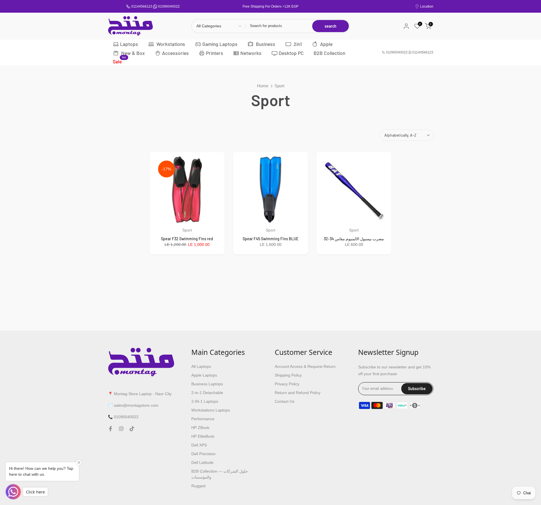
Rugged (198, 486)
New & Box (132, 53)
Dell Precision (203, 453)
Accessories (175, 53)
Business (265, 44)
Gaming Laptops (220, 44)
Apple (325, 44)
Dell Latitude (202, 462)
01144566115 (141, 6)
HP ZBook (200, 427)
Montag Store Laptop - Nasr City (143, 393)
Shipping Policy (288, 375)
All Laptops (201, 366)
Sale (119, 61)
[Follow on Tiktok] (131, 428)
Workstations (170, 44)
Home (262, 85)
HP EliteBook (202, 436)
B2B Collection (329, 53)
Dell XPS (199, 445)
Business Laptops (207, 384)
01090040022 (169, 6)
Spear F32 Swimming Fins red (187, 238)
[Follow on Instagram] (121, 428)
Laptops (129, 44)
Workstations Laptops (210, 410)
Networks (250, 53)
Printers (214, 53)
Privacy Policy (287, 384)
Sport (187, 230)
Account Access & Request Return (305, 366)
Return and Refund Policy (297, 392)
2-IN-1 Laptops (204, 401)
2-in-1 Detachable (207, 392)
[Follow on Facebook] (110, 428)
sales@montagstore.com (136, 405)
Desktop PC (291, 53)
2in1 (297, 44)
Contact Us (284, 401)
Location (426, 6)
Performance (202, 419)
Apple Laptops (204, 375)
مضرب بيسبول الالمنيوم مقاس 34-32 (354, 238)
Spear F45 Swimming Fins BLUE (270, 238)
